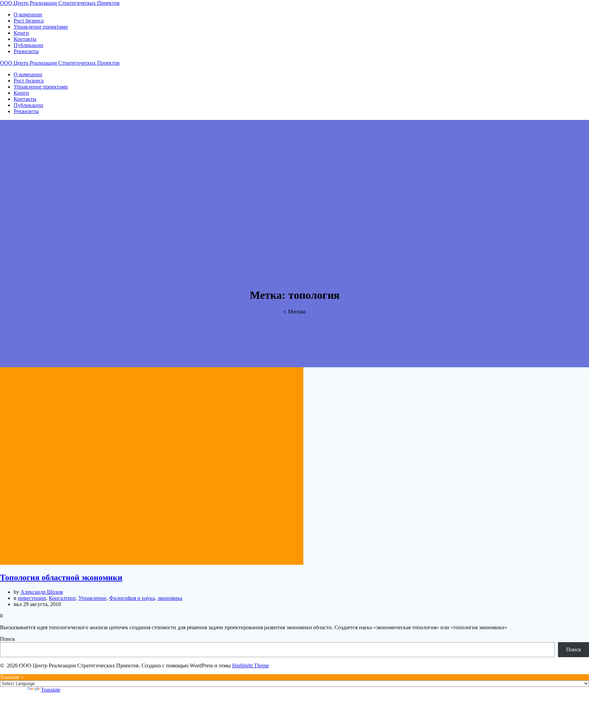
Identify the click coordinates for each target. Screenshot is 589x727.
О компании (28, 14)
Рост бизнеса (29, 21)
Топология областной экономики (61, 577)
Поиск (7, 639)
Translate (50, 690)
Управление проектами (41, 27)
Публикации (28, 45)
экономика (169, 598)
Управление (92, 598)
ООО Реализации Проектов (60, 3)
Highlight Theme (250, 665)
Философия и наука (132, 598)
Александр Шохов (41, 592)
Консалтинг (62, 598)
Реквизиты (26, 51)
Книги (21, 33)
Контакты (25, 39)
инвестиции (32, 598)
